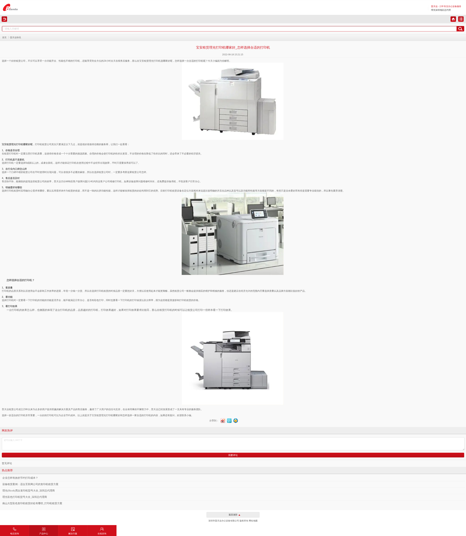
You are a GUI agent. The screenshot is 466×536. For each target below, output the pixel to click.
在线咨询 (102, 533)
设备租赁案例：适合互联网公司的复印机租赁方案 (30, 484)
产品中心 (43, 533)
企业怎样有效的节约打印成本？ (20, 478)
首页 (4, 37)
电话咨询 (14, 533)
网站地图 (253, 520)
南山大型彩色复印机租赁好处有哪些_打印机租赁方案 (32, 503)
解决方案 (72, 533)
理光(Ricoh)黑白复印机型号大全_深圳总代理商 (28, 490)
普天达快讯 (15, 37)
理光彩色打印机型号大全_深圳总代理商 (24, 497)
